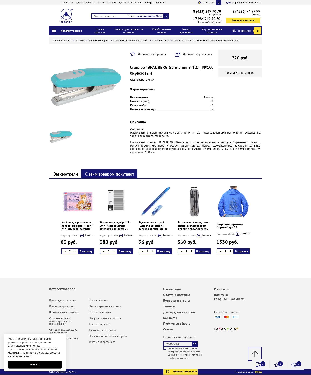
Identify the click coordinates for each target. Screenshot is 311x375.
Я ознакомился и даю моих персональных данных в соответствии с (185, 353)
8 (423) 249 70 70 (207, 11)
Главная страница (62, 40)
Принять (35, 364)
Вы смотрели (65, 174)
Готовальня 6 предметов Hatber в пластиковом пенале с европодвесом (193, 226)
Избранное (208, 2)
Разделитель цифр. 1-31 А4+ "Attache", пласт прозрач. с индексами (115, 226)
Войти (258, 2)
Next (60, 221)
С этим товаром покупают (109, 174)
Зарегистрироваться (243, 2)
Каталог (80, 40)
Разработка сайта (248, 372)
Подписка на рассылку (179, 337)
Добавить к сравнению (197, 54)
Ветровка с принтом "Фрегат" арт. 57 (230, 225)
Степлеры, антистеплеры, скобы (131, 40)
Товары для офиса (99, 40)
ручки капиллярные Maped (149, 16)
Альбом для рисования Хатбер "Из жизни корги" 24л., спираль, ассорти (77, 226)
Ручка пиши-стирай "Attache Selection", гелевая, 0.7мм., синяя (153, 226)
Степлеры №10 (161, 40)
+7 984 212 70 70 (206, 18)
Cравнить (89, 235)
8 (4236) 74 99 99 (246, 11)
